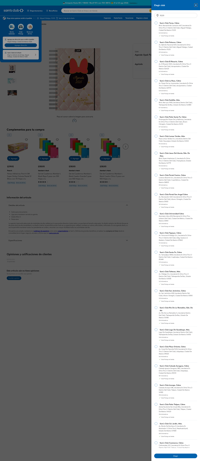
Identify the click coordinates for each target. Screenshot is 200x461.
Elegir (175, 456)
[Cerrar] (195, 5)
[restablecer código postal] (157, 15)
